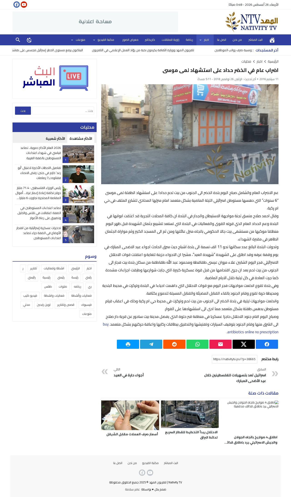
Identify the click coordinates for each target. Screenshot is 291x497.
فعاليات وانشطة (54, 295)
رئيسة (74, 277)
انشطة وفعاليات (54, 268)
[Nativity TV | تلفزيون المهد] (228, 22)
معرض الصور (130, 39)
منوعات (80, 39)
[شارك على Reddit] (174, 344)
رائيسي (32, 277)
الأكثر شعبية (55, 138)
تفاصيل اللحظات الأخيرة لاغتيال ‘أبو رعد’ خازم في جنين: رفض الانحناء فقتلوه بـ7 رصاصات (39, 173)
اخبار (206, 39)
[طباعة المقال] (128, 344)
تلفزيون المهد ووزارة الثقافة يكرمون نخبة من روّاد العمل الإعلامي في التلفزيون (159, 50)
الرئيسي (75, 268)
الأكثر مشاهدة (81, 138)
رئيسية (46, 277)
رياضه (77, 286)
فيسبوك (86, 304)
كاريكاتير (150, 39)
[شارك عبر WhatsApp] (198, 344)
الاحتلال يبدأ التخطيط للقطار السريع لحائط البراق (191, 434)
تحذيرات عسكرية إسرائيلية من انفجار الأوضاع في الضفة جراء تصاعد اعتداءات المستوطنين (38, 233)
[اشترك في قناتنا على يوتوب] (23, 4)
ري (90, 286)
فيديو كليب (30, 295)
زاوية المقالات (170, 39)
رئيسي (61, 277)
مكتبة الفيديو (106, 39)
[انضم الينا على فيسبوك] (16, 4)
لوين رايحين (43, 304)
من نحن (237, 39)
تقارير (33, 268)
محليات (246, 61)
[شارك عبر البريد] (221, 344)
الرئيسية (272, 40)
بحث (18, 39)
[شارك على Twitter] (244, 344)
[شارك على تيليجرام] (151, 344)
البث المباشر (255, 39)
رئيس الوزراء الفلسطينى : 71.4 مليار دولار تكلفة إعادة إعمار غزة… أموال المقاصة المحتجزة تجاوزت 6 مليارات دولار (38, 195)
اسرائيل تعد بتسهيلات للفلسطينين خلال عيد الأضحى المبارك (235, 375)
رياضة (189, 39)
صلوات (63, 286)
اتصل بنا (221, 39)
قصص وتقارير (65, 304)
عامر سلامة (132, 489)
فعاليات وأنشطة (81, 295)
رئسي (88, 277)
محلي (26, 304)
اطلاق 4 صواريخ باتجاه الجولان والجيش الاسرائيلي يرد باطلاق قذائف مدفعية (250, 442)
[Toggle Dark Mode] (29, 39)
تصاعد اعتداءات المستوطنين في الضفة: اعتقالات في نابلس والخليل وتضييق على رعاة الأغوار (39, 213)
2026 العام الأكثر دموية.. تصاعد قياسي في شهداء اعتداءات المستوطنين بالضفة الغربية (40, 153)
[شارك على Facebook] (267, 344)
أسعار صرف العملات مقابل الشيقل (132, 434)
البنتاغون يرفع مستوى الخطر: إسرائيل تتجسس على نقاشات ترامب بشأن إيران (52, 50)
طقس (48, 286)
